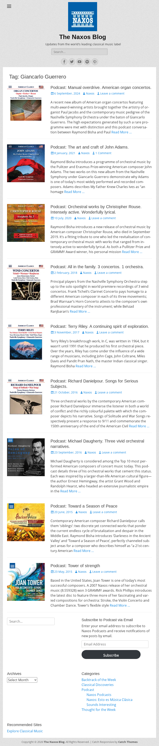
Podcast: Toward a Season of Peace (84, 506)
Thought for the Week (99, 709)
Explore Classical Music (25, 731)
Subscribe (111, 655)
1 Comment (103, 153)
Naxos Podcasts (99, 694)
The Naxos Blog (82, 36)
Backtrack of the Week (99, 679)
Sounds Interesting (101, 704)
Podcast (88, 689)
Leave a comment (112, 93)
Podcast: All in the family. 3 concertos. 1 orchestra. (97, 266)
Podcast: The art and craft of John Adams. (90, 147)
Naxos (90, 93)
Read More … (121, 132)
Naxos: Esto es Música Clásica (109, 699)
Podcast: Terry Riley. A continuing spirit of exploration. (100, 326)
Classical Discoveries (98, 684)
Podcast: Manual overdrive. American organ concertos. (101, 87)
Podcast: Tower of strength (75, 565)
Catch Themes (127, 742)
